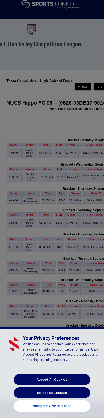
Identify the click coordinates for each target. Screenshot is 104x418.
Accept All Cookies (52, 379)
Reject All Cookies (52, 393)
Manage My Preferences (52, 406)
